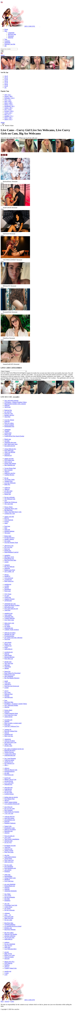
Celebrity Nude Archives (11, 629)
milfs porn (7, 947)
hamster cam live (9, 415)
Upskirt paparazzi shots (11, 713)
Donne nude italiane (10, 463)
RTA (2, 1001)
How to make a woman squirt (12, 723)
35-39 (6, 82)
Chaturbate (11, 32)
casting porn (7, 433)
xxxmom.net (8, 579)
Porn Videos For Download (12, 673)
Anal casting (8, 615)
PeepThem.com (8, 774)
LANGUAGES (9, 794)
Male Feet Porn (8, 918)
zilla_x (6, 765)
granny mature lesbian (10, 802)
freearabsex (7, 589)
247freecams (8, 600)
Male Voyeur (8, 953)
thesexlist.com (8, 831)
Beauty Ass (7, 644)
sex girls (6, 773)
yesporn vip (7, 729)
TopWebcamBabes (9, 924)
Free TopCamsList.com (11, 608)
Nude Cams (7, 744)
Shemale (6, 695)
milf (7, 94)
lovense (9, 111)
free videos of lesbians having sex (14, 749)
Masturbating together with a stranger (15, 404)
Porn (5, 700)
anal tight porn (8, 697)
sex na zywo (8, 842)
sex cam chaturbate (9, 884)
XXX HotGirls (8, 520)
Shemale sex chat (9, 634)
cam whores (7, 642)
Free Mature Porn (9, 799)
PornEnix (7, 871)
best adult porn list (9, 446)
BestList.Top (8, 410)
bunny (6, 647)
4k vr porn (7, 692)
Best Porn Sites (8, 702)
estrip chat (7, 874)
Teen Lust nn (8, 462)
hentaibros (7, 900)
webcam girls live (9, 816)
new (8, 109)
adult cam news (8, 862)
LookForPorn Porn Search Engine (14, 436)
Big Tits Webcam (9, 566)
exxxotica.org (8, 720)
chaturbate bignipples (10, 891)
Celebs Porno (8, 907)
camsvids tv (7, 684)
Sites (5, 31)
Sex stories (7, 908)
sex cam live (8, 412)
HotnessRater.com (9, 886)
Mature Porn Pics (9, 961)
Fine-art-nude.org (9, 836)
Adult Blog (7, 666)
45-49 (6, 86)
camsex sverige (8, 850)
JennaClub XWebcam (10, 502)
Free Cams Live (9, 860)
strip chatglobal (8, 676)
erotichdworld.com (9, 755)
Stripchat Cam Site (9, 44)
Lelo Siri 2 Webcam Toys (11, 726)
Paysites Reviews (9, 537)
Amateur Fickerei (9, 599)
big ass (6, 478)
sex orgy (6, 595)
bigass (8, 104)
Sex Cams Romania (10, 758)
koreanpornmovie (9, 771)
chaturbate (7, 42)
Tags (5, 39)
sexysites (7, 441)
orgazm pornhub (9, 425)
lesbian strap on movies (11, 797)
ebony (8, 117)
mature (8, 108)
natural (8, 96)
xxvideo (6, 586)
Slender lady (8, 661)
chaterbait (7, 454)
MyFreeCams (12, 34)
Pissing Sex (7, 550)
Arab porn (7, 682)
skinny (8, 119)
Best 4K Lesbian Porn (10, 731)
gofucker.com (8, 849)
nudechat (7, 421)
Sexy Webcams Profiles (11, 705)
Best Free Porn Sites (10, 560)
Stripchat (10, 37)
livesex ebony (8, 710)
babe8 (6, 681)
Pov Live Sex (8, 547)
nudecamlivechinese (10, 857)
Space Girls (7, 434)
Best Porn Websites (10, 929)
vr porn (6, 973)
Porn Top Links (8, 852)
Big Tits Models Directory (11, 678)
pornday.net (7, 971)
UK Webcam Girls (9, 499)
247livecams (8, 791)
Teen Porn (7, 416)
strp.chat (6, 855)
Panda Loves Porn (9, 570)
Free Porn (7, 639)
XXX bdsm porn (9, 460)
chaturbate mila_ (9, 616)
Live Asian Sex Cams (10, 715)
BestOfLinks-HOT (9, 750)
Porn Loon (7, 591)
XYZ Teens (7, 594)
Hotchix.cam (8, 928)
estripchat (7, 568)
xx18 (5, 974)
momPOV (7, 576)
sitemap (6, 587)
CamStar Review (9, 475)
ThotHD (6, 431)
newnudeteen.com (9, 820)
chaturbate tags (8, 628)
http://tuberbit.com (9, 465)
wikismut (7, 913)
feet (7, 114)
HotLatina (7, 724)
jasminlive (7, 555)
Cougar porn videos (10, 753)
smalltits (8, 116)
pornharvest (7, 584)
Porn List (7, 549)
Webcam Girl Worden (10, 934)
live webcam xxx (9, 763)
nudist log (7, 487)
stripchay (7, 833)
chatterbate (7, 429)
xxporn (6, 562)
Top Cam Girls (8, 663)
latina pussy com (9, 623)
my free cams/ (8, 491)
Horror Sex (7, 494)
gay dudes (7, 626)
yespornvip (7, 739)
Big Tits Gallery (9, 932)
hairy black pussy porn (10, 444)
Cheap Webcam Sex (10, 449)
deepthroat (9, 106)
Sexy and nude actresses (11, 400)
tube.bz (6, 574)
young (8, 113)
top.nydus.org (8, 807)
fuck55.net (7, 778)
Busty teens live (9, 581)
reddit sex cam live (9, 473)
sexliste (6, 687)
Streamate (11, 36)
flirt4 (5, 528)
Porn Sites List (8, 658)
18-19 (6, 76)
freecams (7, 958)
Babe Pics (7, 484)
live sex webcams (9, 497)
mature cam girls (9, 516)
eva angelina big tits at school (12, 926)
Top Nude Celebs (9, 479)
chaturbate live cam (10, 603)
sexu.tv (6, 691)
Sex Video (7, 894)
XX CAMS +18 (9, 571)
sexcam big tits (8, 781)
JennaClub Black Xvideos (11, 605)
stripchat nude (8, 841)
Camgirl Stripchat (9, 618)
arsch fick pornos (9, 818)
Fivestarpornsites (9, 636)
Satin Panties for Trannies (11, 812)
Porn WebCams (8, 450)
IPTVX (6, 518)
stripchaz (7, 887)
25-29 (6, 79)
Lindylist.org (8, 789)
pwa (5, 500)
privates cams (8, 745)
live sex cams (8, 792)
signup (3, 55)
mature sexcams (9, 458)
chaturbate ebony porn (10, 508)
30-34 (6, 81)
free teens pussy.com (10, 742)
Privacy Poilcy (8, 507)
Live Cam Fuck (8, 881)
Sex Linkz (7, 541)
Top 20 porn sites (9, 937)
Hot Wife (7, 899)
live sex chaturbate (9, 944)
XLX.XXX (7, 895)
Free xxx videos (9, 423)
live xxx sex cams (9, 808)
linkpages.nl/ (8, 455)
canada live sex (8, 762)
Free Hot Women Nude (11, 542)
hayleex (6, 521)
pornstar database (9, 531)
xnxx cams (7, 837)
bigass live (7, 671)
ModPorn (7, 879)
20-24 (6, 77)
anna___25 (7, 915)
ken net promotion (9, 897)
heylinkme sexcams (10, 845)
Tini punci (7, 533)
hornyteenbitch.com (10, 868)
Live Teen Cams (9, 620)
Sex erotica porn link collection (13, 637)
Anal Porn (7, 610)
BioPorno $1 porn (9, 674)
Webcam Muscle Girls (10, 770)
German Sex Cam (9, 513)
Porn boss (7, 526)
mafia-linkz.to (8, 649)
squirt (6, 523)
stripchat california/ (9, 936)
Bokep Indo (7, 536)
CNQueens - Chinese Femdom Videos (15, 402)
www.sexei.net (8, 578)
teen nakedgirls (8, 866)
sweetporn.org (8, 652)
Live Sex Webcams (10, 483)
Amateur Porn (8, 481)
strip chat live (8, 945)
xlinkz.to (6, 489)
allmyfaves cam (8, 545)
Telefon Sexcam (9, 752)
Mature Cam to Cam (10, 779)
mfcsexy (6, 800)
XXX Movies (8, 963)
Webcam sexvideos (9, 632)
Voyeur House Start (10, 468)
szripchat (7, 889)
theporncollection (9, 657)
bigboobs (9, 98)
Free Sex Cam (8, 413)
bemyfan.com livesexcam (11, 686)
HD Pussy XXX (9, 557)
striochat (6, 707)
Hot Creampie (8, 470)
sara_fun (6, 903)
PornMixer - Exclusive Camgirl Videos (15, 703)
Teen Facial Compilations (11, 839)
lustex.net (7, 529)
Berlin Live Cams (9, 955)
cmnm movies (8, 716)
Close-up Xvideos (9, 741)
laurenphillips (8, 876)
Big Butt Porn (8, 510)
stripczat (6, 653)
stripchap (7, 624)
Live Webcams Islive (10, 949)
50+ (5, 87)
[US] (2, 2)
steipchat (6, 711)
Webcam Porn (8, 694)
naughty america (9, 539)
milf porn (7, 665)
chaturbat (7, 565)
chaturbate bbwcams (10, 442)
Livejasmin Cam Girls (10, 905)
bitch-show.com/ (9, 607)
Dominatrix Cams (9, 828)
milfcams (7, 405)
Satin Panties (8, 655)
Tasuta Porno (8, 858)
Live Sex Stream (9, 420)
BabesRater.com (9, 558)
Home (6, 29)
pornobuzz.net (8, 734)
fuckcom (6, 821)
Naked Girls (7, 826)
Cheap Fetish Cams (10, 878)
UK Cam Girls (8, 504)
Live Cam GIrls (8, 783)
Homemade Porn (9, 426)
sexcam (6, 952)
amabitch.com (8, 613)
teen (7, 99)
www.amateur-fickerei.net (11, 804)
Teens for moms (9, 957)
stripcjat (6, 732)
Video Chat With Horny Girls (12, 512)
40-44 (6, 84)
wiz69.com (7, 597)
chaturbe (6, 721)
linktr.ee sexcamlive (10, 829)
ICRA (12, 1001)
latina (8, 103)
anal (8, 101)
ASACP (7, 1001)
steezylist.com (8, 787)
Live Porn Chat (8, 916)
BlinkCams (7, 439)
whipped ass (8, 645)
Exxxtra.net (7, 492)
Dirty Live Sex (8, 736)
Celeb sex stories (9, 760)
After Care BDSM (9, 452)
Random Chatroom (9, 823)
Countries (7, 41)
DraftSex (7, 965)
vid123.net (7, 407)
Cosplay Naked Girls (10, 968)
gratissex (6, 942)
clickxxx (6, 471)
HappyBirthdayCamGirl (11, 552)
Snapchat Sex (8, 784)
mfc (5, 46)
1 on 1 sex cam (8, 813)
